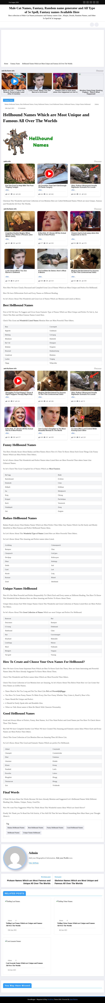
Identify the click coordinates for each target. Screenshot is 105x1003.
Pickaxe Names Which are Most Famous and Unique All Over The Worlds (28, 882)
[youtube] (97, 2)
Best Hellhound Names (26, 104)
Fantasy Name (9, 100)
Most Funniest (54, 469)
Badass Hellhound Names (12, 104)
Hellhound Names (69, 104)
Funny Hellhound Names (41, 104)
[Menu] (7, 24)
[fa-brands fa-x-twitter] (87, 2)
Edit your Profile (62, 858)
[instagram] (94, 2)
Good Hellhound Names (56, 104)
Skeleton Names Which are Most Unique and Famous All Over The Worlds (76, 882)
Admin (97, 104)
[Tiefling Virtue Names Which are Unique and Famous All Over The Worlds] (64, 901)
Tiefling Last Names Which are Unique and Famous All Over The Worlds (24, 924)
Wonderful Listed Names (29, 320)
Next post (58, 877)
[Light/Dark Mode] (97, 25)
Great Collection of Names (33, 612)
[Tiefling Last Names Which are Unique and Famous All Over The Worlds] (12, 901)
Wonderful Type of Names (33, 533)
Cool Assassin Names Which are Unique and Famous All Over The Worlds (24, 964)
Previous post (45, 877)
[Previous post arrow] (4, 880)
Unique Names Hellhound (82, 104)
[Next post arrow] (101, 880)
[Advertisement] (52, 47)
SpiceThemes (74, 999)
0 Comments (21, 108)
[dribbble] (91, 2)
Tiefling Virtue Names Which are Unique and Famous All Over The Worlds (76, 924)
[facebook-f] (84, 2)
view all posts (34, 863)
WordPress (50, 999)
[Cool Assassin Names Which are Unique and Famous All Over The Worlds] (13, 941)
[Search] (92, 24)
